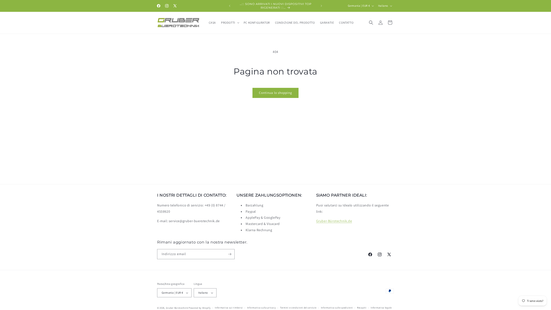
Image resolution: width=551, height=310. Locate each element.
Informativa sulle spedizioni (337, 307)
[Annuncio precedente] (229, 6)
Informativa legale (381, 307)
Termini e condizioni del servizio (298, 307)
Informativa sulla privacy (261, 307)
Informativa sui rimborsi (229, 307)
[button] (229, 22)
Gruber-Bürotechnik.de (334, 221)
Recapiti (362, 307)
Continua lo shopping (275, 93)
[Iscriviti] (229, 254)
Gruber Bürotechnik (177, 307)
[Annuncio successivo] (321, 6)
